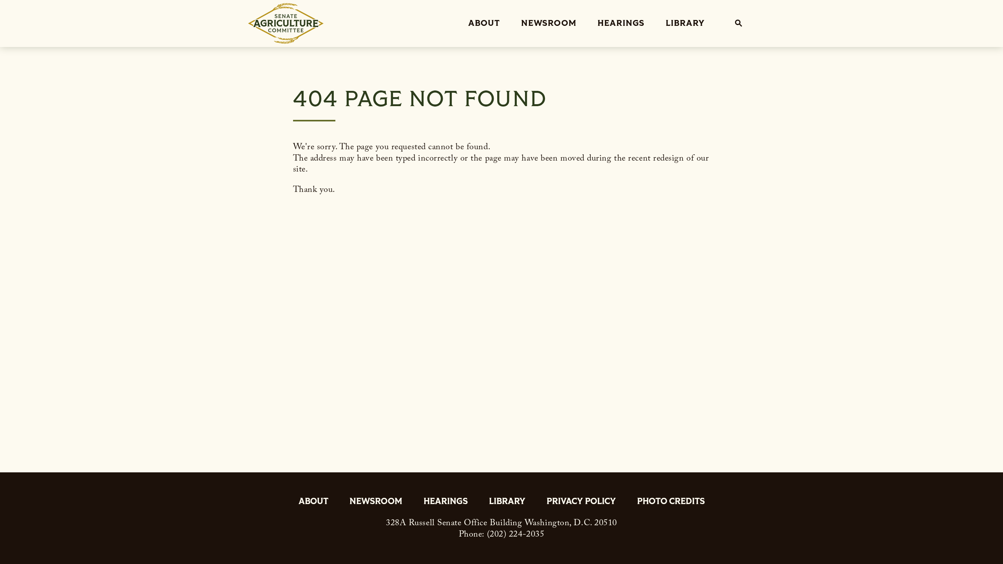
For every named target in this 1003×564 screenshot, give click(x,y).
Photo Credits (671, 502)
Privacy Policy (581, 502)
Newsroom (548, 23)
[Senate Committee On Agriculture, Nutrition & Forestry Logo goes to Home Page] (286, 23)
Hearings (621, 23)
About (484, 23)
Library (685, 23)
